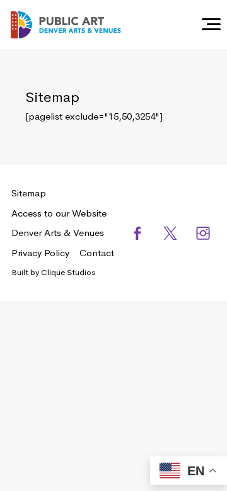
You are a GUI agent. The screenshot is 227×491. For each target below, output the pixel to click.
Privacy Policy (40, 253)
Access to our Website (59, 213)
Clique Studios (68, 272)
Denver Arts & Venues (57, 233)
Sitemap (28, 193)
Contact (96, 253)
